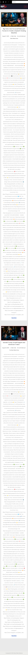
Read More (14, 317)
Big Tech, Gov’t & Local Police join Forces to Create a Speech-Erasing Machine (14, 31)
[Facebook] (9, 2)
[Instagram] (6, 2)
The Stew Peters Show (14, 350)
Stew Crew (13, 36)
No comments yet (21, 36)
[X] (1, 2)
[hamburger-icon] (25, 7)
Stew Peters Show (14, 38)
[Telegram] (4, 2)
